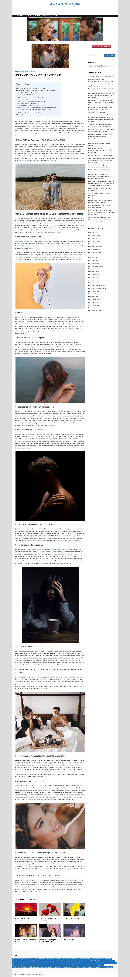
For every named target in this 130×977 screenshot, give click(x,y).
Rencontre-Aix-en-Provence (96, 285)
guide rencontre (16, 965)
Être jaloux (18, 529)
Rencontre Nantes (93, 249)
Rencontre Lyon (93, 238)
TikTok (55, 15)
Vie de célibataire (20, 71)
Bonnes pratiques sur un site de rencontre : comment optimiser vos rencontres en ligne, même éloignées (101, 212)
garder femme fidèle (75, 962)
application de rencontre (40, 958)
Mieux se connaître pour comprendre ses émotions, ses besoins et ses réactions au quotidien (100, 119)
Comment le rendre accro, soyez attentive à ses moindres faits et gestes (36, 90)
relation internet (76, 965)
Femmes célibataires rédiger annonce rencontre (52, 962)
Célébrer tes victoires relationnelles (98, 115)
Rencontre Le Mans (94, 291)
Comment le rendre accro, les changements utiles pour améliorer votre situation (38, 107)
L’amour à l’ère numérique (71, 918)
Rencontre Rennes (94, 260)
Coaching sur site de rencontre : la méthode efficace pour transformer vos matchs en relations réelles (101, 160)
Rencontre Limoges (94, 305)
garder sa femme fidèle (98, 962)
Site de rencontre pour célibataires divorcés (101, 76)
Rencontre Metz (93, 308)
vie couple (82, 967)
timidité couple (57, 967)
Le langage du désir (94, 198)
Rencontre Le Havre (94, 269)
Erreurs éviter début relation (19, 962)
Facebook (20, 15)
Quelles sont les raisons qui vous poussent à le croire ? (32, 88)
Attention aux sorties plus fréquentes (29, 96)
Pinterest (46, 15)
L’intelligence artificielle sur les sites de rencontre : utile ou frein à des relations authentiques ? (100, 150)
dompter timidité (75, 960)
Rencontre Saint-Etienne (95, 266)
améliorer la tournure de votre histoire (41, 681)
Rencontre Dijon (93, 277)
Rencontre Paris (93, 233)
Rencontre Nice (93, 244)
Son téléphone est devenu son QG (28, 103)
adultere (15, 958)
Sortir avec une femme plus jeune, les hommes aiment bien (49, 941)
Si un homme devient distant (23, 241)
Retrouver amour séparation (97, 965)
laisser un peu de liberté (68, 790)
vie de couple (89, 967)
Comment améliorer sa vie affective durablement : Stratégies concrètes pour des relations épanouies (100, 176)
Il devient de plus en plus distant (28, 92)
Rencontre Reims (93, 263)
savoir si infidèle (48, 967)
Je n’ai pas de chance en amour (48, 918)
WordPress (35, 974)
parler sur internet (61, 965)
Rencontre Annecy (93, 302)
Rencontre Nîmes (93, 283)
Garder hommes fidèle (86, 962)
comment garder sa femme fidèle (54, 958)
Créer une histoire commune (96, 112)
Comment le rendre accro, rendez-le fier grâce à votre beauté (35, 113)
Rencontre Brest (93, 294)
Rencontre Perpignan (94, 310)
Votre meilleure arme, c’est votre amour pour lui (29, 114)
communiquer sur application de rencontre (102, 958)
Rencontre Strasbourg (95, 246)
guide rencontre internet (26, 965)
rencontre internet (85, 965)
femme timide (67, 962)
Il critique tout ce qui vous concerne (28, 99)
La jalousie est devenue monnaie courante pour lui (32, 101)
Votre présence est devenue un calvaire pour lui (31, 98)
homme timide (36, 965)
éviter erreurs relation (107, 967)
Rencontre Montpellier (95, 255)
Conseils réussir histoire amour (42, 960)
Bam (40, 974)
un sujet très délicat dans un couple (56, 549)
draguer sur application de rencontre (89, 960)
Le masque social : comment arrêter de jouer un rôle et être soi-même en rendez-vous (100, 102)
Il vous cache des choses (26, 94)
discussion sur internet (56, 960)
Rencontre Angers (93, 280)
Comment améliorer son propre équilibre (100, 155)
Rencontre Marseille (94, 235)
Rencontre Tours (93, 296)
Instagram (37, 15)
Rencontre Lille (92, 258)
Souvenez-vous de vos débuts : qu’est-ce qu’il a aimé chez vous (36, 109)
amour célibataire (22, 958)
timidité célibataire (66, 967)
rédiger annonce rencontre (38, 967)
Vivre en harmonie (68, 940)
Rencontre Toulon (93, 271)
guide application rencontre (110, 962)
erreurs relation (111, 960)
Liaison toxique (53, 965)
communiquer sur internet (18, 960)
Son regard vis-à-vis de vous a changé (29, 105)
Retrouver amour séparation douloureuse (22, 967)
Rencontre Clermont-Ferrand (97, 288)
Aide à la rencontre (65, 4)
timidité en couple (75, 967)
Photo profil (69, 965)
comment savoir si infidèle (85, 958)
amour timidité (30, 958)
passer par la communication (71, 243)
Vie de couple (31, 71)
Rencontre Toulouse (94, 241)
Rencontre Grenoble (94, 274)
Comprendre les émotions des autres (99, 217)
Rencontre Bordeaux (94, 252)
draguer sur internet (102, 960)
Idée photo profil (44, 965)
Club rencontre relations (22, 918)
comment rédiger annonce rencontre (70, 958)
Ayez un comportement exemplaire (28, 111)
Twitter (28, 15)
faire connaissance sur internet (33, 962)
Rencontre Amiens (93, 299)
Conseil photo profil (30, 960)
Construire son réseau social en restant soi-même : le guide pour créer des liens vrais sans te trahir (101, 95)
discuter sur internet (66, 960)
